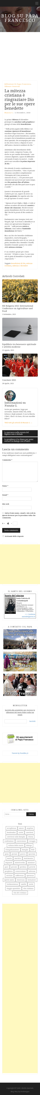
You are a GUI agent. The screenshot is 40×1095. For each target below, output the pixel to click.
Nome (5, 486)
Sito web (5, 504)
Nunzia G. (9, 113)
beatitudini (11, 832)
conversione (21, 841)
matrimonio (28, 858)
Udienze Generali (12, 86)
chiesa (30, 837)
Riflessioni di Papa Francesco (18, 84)
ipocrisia (31, 854)
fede (33, 850)
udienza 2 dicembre (20, 266)
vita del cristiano (20, 893)
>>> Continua (30, 614)
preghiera (9, 871)
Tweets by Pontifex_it (20, 753)
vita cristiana (28, 888)
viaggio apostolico (13, 888)
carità (21, 832)
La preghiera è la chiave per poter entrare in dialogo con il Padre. (18, 440)
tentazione (32, 880)
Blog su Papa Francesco (20, 18)
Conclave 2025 (9, 380)
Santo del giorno (14, 595)
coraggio (32, 841)
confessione (9, 841)
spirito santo (9, 880)
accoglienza (11, 828)
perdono (23, 867)
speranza (30, 875)
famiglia (25, 850)
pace (6, 867)
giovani (14, 854)
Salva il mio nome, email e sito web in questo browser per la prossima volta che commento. (19, 515)
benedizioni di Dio (18, 263)
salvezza (32, 871)
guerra (23, 854)
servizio (9, 875)
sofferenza (19, 875)
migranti (8, 863)
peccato (14, 867)
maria (9, 858)
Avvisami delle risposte (14, 536)
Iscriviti (32, 721)
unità (31, 884)
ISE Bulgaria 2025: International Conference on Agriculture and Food (17, 308)
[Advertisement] (20, 55)
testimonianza (12, 884)
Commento (7, 460)
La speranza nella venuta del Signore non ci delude (16, 433)
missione (31, 863)
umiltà (23, 884)
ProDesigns (25, 1091)
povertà (32, 867)
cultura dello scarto (15, 845)
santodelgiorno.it (28, 616)
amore (21, 828)
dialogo (29, 845)
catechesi (29, 832)
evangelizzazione (12, 850)
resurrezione (20, 871)
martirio (18, 858)
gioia (7, 854)
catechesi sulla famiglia (16, 837)
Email (5, 495)
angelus (30, 828)
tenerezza (21, 880)
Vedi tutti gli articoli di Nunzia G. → (18, 423)
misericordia (20, 863)
